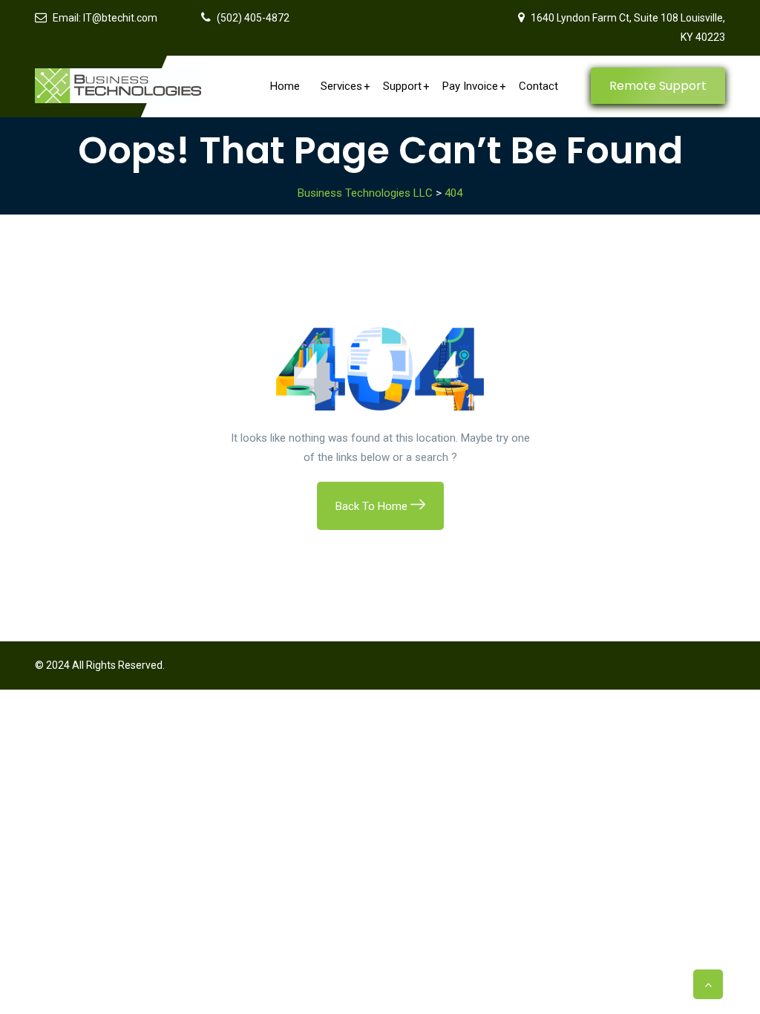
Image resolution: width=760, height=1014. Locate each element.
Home (285, 86)
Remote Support (658, 85)
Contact (538, 86)
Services (341, 86)
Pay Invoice (470, 86)
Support (402, 86)
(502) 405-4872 (253, 18)
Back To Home (372, 506)
